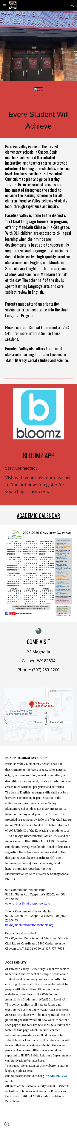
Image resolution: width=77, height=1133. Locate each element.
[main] (38, 120)
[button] (4, 5)
